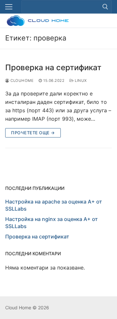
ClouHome (21, 80)
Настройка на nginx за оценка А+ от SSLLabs (51, 222)
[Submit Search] (105, 7)
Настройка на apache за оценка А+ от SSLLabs (53, 205)
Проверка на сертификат (53, 67)
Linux (80, 80)
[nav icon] (8, 7)
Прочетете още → (33, 132)
